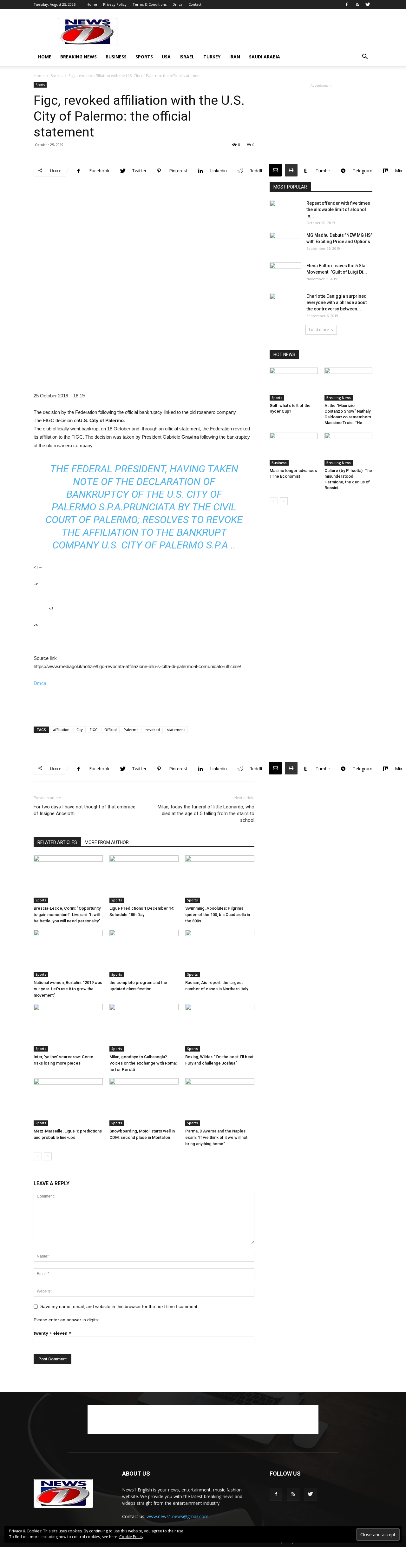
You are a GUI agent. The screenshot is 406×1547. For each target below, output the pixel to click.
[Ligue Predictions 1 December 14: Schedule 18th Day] (144, 879)
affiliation (61, 729)
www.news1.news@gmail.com (177, 1516)
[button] (364, 57)
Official (110, 729)
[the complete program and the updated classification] (144, 953)
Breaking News (78, 57)
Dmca (177, 4)
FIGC (93, 729)
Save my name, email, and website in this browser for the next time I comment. (119, 1306)
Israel (187, 57)
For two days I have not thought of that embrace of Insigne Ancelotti (84, 810)
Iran (234, 57)
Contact (194, 4)
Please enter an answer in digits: (66, 1319)
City (79, 729)
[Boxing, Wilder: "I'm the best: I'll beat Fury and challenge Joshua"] (219, 1028)
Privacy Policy (115, 4)
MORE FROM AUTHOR (107, 842)
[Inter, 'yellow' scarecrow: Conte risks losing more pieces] (68, 1028)
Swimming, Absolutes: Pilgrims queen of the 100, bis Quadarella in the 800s (217, 914)
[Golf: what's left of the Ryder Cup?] (294, 384)
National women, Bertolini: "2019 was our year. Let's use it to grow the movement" (68, 989)
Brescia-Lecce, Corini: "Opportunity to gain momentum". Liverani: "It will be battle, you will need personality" (67, 914)
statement (176, 729)
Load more (319, 329)
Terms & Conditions (150, 4)
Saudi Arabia (264, 57)
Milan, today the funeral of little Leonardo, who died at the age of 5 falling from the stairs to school (206, 813)
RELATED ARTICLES (57, 842)
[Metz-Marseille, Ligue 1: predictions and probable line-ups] (68, 1102)
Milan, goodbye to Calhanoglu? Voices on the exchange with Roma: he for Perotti (143, 1063)
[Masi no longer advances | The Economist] (294, 449)
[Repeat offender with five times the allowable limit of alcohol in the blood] (285, 211)
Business (116, 57)
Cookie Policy (131, 1536)
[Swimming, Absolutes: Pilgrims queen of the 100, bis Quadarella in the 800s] (219, 879)
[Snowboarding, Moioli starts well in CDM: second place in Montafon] (144, 1102)
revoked (153, 729)
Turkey (211, 57)
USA (166, 57)
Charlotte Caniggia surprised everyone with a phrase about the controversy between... (336, 302)
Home (92, 4)
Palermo (131, 729)
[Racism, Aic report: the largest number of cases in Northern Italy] (219, 953)
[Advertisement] (256, 32)
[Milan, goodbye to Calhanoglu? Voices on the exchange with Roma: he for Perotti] (144, 1028)
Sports (144, 57)
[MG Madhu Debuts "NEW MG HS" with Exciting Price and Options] (285, 243)
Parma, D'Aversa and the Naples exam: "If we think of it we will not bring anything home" (216, 1137)
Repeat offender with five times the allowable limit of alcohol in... (338, 209)
